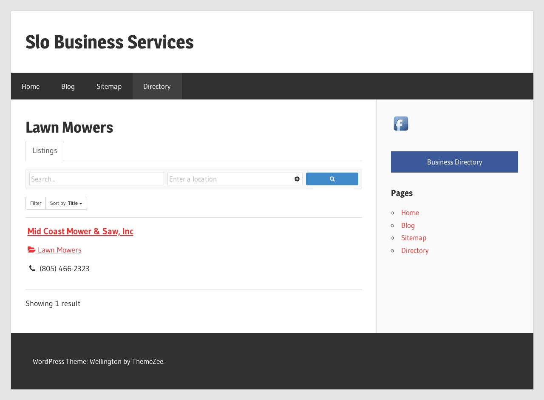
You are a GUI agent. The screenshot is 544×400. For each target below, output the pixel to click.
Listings (44, 150)
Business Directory (454, 161)
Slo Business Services (110, 41)
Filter (35, 203)
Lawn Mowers (59, 250)
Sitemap (109, 86)
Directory (157, 86)
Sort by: (64, 203)
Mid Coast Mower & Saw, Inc (80, 231)
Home (31, 86)
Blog (68, 86)
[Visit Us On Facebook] (401, 130)
